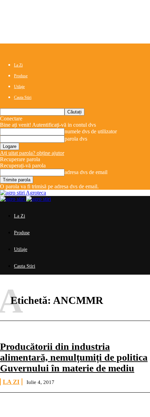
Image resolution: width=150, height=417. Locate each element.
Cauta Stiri (22, 97)
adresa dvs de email (86, 172)
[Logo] (13, 199)
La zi (11, 381)
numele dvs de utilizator (91, 131)
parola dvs (76, 139)
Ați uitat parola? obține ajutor (32, 153)
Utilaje (19, 86)
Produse (21, 75)
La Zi (18, 65)
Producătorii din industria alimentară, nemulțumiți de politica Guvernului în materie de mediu (74, 357)
